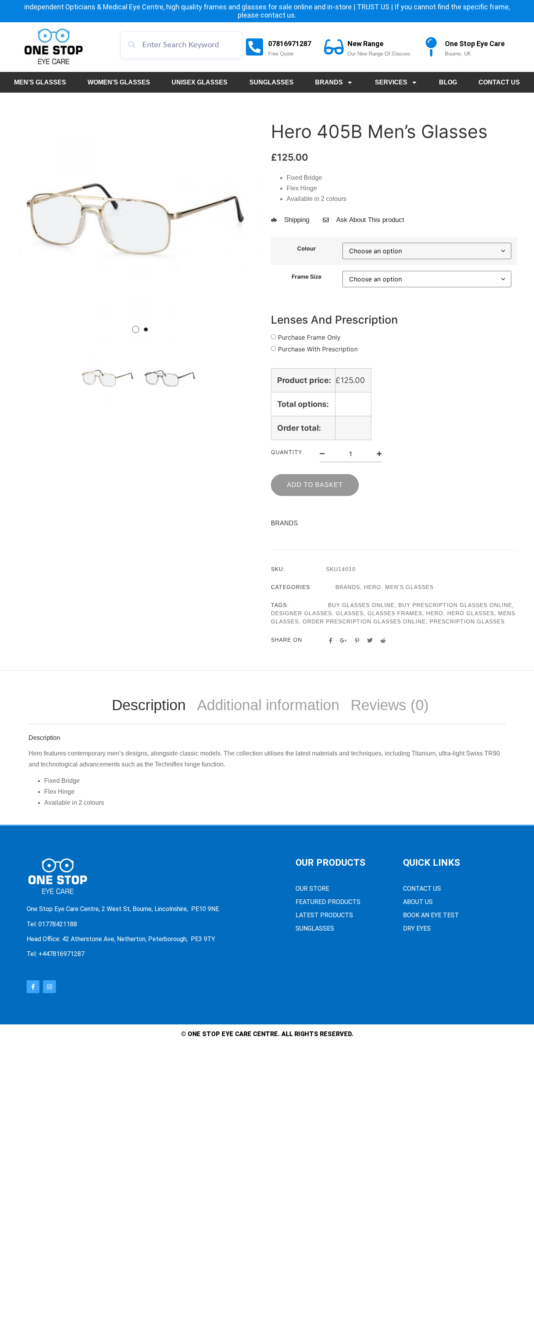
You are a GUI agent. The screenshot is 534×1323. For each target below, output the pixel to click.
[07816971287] (254, 47)
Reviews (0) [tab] (390, 705)
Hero (372, 587)
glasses (350, 613)
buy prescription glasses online (455, 605)
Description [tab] (149, 705)
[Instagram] (49, 986)
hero (434, 613)
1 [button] (135, 329)
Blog (448, 82)
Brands (329, 82)
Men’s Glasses (40, 82)
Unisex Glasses (200, 82)
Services (391, 82)
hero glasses (470, 613)
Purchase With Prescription (318, 349)
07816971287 (289, 43)
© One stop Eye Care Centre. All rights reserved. (267, 1034)
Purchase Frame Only (309, 337)
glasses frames (394, 613)
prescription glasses (467, 621)
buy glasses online (361, 605)
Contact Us (499, 82)
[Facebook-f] (33, 986)
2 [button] (146, 329)
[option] (140, 220)
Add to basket (315, 485)
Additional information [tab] (268, 705)
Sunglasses (271, 82)
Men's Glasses (409, 587)
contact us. (278, 15)
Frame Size (307, 276)
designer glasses (301, 613)
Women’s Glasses (119, 82)
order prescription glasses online (364, 621)
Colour (306, 248)
